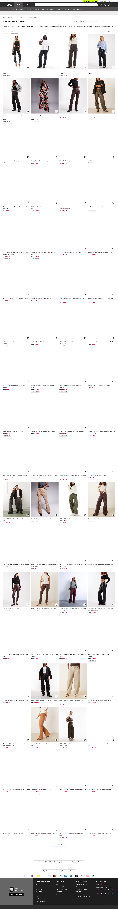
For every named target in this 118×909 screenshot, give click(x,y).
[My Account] (101, 4)
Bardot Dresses (39, 862)
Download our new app (90, 1)
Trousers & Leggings (19, 17)
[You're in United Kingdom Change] (109, 1)
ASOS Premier (39, 891)
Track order (38, 886)
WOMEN (18, 5)
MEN (27, 5)
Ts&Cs (103, 907)
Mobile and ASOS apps (81, 884)
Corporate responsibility (61, 889)
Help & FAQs (103, 1)
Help (37, 884)
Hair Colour (80, 862)
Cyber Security (59, 894)
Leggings (71, 22)
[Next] (114, 22)
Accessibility (108, 907)
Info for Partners (79, 894)
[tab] (9, 9)
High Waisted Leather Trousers (51, 871)
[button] (98, 889)
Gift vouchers (79, 886)
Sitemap (37, 896)
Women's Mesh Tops (69, 862)
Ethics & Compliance (40, 901)
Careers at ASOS (60, 886)
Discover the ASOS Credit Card (83, 896)
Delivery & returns (40, 889)
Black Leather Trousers (68, 871)
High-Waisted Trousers (106, 22)
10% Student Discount (41, 894)
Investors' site (59, 891)
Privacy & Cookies (97, 907)
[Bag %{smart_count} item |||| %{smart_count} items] (109, 4)
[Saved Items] (105, 4)
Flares (77, 22)
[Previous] (65, 22)
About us (58, 884)
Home (4, 17)
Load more (59, 850)
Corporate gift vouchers (81, 889)
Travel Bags (57, 862)
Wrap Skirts (48, 862)
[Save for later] (28, 67)
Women (10, 17)
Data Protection (39, 899)
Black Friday (78, 891)
